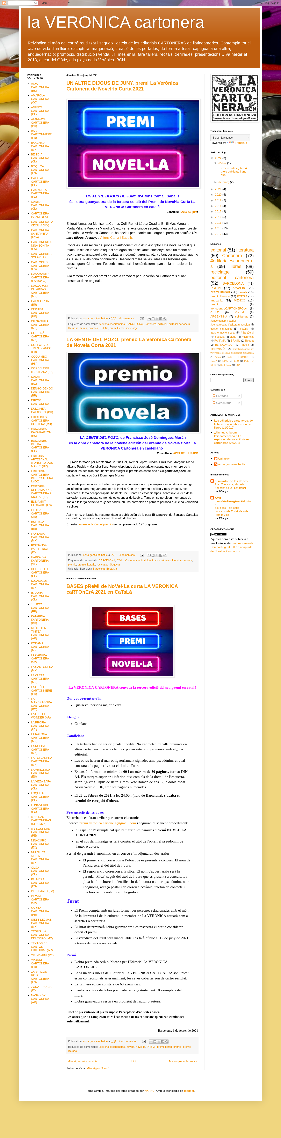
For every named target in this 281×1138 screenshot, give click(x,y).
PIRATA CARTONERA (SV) (40, 899)
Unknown (224, 458)
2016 (218, 217)
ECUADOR (243, 357)
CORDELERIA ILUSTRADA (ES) (42, 370)
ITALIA (213, 361)
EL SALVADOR (224, 344)
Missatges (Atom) (98, 1068)
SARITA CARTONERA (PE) (40, 911)
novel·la (93, 328)
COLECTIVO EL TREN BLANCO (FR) (41, 348)
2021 (218, 189)
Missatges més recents (82, 1061)
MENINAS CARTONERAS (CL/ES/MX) (41, 820)
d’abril (222, 163)
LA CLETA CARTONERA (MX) (40, 679)
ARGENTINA (218, 316)
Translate (241, 142)
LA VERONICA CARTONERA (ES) (40, 773)
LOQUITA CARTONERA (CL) (40, 797)
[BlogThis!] (153, 319)
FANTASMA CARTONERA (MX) (40, 537)
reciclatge (132, 328)
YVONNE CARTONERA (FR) (40, 963)
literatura (73, 328)
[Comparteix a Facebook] (161, 319)
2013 (218, 233)
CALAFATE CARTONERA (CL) (40, 181)
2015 (218, 222)
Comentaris (223, 402)
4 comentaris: (127, 318)
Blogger (189, 1090)
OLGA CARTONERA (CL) (40, 871)
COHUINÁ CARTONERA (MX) (40, 336)
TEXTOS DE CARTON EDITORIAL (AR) (42, 947)
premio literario (86, 564)
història (243, 328)
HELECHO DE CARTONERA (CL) (40, 572)
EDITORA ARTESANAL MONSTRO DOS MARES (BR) (42, 461)
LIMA (225, 361)
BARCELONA (135, 324)
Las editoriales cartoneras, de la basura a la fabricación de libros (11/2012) (233, 424)
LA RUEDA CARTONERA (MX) (40, 749)
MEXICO (239, 300)
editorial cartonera (179, 324)
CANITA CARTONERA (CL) (40, 205)
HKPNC (149, 1090)
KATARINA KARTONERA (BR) (40, 620)
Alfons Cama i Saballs (116, 237)
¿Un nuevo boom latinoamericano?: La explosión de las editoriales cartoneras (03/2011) (231, 437)
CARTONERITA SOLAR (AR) (41, 255)
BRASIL (235, 340)
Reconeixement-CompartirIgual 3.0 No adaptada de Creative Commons (231, 547)
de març (224, 182)
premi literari (117, 328)
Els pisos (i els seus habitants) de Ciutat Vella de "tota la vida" (231, 511)
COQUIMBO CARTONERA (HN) (40, 360)
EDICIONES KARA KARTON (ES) (41, 432)
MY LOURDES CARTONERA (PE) (40, 832)
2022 (218, 158)
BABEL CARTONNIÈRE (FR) (41, 134)
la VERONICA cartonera (115, 22)
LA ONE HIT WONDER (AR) (41, 715)
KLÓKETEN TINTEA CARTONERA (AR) (40, 633)
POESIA (242, 296)
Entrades (221, 395)
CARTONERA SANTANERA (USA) (40, 233)
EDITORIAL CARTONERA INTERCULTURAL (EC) (42, 476)
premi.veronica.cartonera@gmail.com (107, 823)
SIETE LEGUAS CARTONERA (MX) (41, 923)
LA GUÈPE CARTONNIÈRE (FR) (41, 690)
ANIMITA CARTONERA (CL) (40, 111)
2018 (218, 205)
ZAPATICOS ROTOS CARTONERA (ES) (40, 977)
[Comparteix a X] (157, 319)
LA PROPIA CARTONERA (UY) (40, 726)
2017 (218, 211)
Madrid (239, 312)
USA (238, 365)
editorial (162, 324)
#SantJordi (247, 332)
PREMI (104, 328)
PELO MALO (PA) (42, 891)
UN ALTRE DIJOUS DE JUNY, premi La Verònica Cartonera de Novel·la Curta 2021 (122, 86)
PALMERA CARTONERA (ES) (40, 883)
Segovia (115, 564)
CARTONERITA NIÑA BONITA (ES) (41, 245)
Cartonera (150, 324)
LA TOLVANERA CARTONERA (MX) (41, 761)
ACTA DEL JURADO (185, 453)
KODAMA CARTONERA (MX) (40, 647)
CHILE (214, 312)
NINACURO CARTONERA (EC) (40, 844)
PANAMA (220, 340)
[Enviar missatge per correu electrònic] (142, 318)
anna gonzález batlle (231, 464)
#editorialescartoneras (112, 324)
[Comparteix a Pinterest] (165, 319)
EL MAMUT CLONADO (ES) (41, 503)
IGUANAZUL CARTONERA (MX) (40, 584)
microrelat (248, 336)
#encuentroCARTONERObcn (229, 308)
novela (188, 560)
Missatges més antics (183, 1061)
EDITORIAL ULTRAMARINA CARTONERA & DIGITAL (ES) (41, 491)
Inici (133, 1061)
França (245, 344)
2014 (218, 228)
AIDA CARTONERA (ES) (40, 87)
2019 (218, 200)
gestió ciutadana (221, 328)
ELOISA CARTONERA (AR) (40, 513)
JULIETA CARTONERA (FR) (40, 608)
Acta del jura (189, 211)
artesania (216, 300)
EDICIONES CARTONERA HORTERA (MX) (41, 420)
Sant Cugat (225, 365)
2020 (218, 194)
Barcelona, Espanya (105, 568)
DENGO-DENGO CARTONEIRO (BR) (42, 392)
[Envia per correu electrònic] (149, 319)
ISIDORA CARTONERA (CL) (40, 596)
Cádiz (120, 560)
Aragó (218, 357)
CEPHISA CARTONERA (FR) (40, 313)
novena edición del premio (95, 524)
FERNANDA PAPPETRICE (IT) (40, 549)
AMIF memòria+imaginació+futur (233, 501)
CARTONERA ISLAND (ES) (40, 215)
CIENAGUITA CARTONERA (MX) (40, 325)
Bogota (249, 340)
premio (72, 564)
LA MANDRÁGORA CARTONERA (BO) (41, 704)
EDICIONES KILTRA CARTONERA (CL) (40, 446)
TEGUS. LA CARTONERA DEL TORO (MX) (42, 935)
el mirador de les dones (231, 481)
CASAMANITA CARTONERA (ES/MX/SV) (40, 277)
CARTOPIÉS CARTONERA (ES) (40, 266)
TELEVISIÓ (217, 349)
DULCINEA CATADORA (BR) (42, 410)
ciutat (233, 336)
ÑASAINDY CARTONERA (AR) (40, 999)
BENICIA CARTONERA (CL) (40, 158)
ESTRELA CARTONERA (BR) (40, 525)
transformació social (222, 332)
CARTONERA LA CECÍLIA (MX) (42, 223)
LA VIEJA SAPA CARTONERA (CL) (41, 785)
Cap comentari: (128, 1041)
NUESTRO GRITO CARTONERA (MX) (40, 857)
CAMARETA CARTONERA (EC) (40, 193)
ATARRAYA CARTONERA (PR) (40, 122)
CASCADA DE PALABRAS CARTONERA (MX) (40, 291)
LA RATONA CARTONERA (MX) (40, 737)
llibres (83, 328)
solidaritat (241, 316)
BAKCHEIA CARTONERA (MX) (40, 146)
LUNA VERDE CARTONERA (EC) (40, 808)
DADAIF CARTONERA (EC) (40, 380)
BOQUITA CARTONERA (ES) (40, 170)
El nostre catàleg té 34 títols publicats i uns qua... (232, 171)
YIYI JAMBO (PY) (42, 955)
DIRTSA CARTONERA (40, 402)
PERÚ (236, 361)
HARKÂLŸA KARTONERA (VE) (40, 561)
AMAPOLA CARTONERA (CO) (40, 99)
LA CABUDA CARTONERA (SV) (40, 659)
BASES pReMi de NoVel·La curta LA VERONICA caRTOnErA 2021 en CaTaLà (122, 589)
